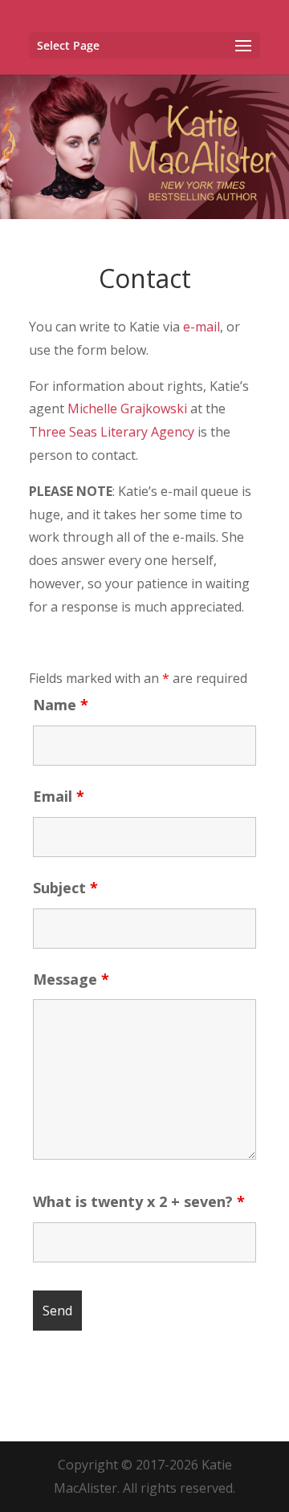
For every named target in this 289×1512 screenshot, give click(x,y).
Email (58, 796)
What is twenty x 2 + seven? (139, 1201)
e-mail (201, 326)
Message (71, 979)
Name (60, 704)
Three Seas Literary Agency (111, 432)
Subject (65, 887)
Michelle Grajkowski (127, 408)
